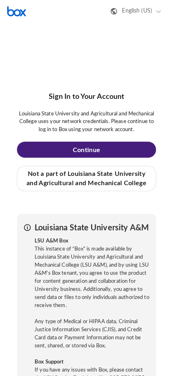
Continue (86, 150)
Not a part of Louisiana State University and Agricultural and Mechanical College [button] (86, 178)
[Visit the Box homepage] (16, 11)
